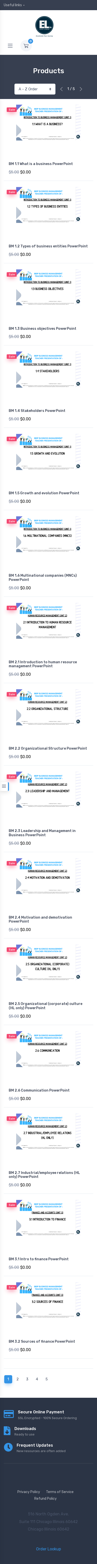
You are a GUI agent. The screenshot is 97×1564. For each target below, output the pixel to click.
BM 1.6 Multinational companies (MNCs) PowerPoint (43, 577)
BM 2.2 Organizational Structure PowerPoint (48, 748)
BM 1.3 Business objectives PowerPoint (42, 329)
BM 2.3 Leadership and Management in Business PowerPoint (42, 833)
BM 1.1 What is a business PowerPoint (41, 164)
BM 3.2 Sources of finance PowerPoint (42, 1341)
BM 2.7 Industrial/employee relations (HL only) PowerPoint (44, 1175)
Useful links (13, 5)
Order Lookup (48, 1549)
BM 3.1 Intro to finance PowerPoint (39, 1259)
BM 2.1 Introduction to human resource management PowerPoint (43, 664)
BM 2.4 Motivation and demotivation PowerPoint (40, 919)
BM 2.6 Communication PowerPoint (39, 1090)
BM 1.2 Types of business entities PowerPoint (48, 246)
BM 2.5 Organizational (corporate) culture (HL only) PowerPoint (45, 1006)
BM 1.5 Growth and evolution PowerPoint (44, 493)
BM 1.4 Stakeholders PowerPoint (37, 411)
